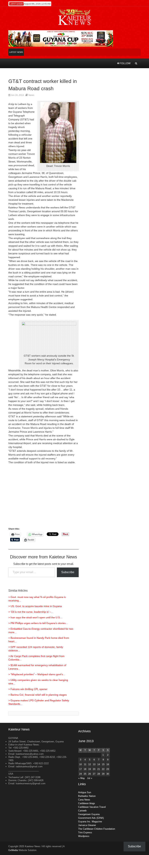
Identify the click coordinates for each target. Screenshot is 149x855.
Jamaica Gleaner (87, 825)
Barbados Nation (87, 796)
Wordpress (83, 836)
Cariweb (82, 810)
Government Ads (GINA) (91, 818)
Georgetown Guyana (89, 814)
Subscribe (67, 572)
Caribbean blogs (86, 803)
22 (103, 769)
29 (103, 774)
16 (107, 764)
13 (94, 764)
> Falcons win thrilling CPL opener (27, 689)
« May (81, 778)
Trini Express (85, 832)
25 (85, 774)
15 (103, 764)
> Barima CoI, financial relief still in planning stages (37, 694)
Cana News (84, 799)
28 (98, 774)
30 (107, 774)
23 (107, 769)
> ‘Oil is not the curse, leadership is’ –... (30, 611)
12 (89, 764)
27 (94, 774)
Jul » (89, 778)
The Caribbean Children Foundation (96, 828)
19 (89, 769)
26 (89, 774)
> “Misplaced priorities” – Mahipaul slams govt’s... (36, 674)
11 (85, 764)
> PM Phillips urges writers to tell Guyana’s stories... (38, 623)
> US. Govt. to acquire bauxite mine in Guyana (35, 606)
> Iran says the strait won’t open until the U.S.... (35, 617)
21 (98, 769)
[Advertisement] (43, 497)
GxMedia (13, 850)
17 (80, 769)
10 (80, 764)
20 (94, 769)
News (31, 95)
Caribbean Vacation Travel (92, 807)
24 (80, 774)
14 (98, 764)
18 (85, 769)
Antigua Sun (84, 792)
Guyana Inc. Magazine (90, 821)
